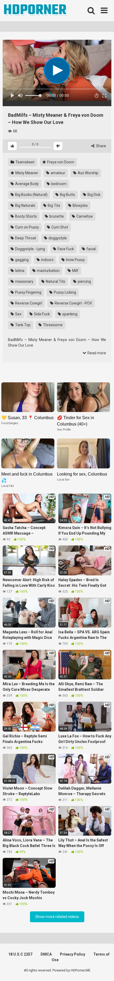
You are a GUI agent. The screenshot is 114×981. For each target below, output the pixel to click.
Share (100, 146)
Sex (17, 314)
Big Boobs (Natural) (30, 194)
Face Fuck (65, 249)
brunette (56, 216)
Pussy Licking (64, 292)
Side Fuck (41, 314)
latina (19, 270)
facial (91, 249)
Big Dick (93, 194)
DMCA (46, 954)
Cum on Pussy (26, 227)
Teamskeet (24, 162)
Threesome (52, 325)
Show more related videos (57, 917)
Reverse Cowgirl (28, 303)
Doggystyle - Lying (29, 249)
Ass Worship (87, 173)
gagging (21, 260)
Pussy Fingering (27, 292)
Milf (74, 270)
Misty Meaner (26, 173)
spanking (69, 314)
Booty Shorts (25, 216)
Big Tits (53, 205)
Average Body (26, 184)
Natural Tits (55, 281)
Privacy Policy (72, 954)
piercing (84, 281)
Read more (96, 353)
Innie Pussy (75, 260)
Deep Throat (25, 238)
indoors (47, 260)
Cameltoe (84, 216)
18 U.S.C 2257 (20, 954)
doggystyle (57, 238)
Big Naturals (24, 205)
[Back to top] (104, 970)
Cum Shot (59, 227)
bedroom (58, 184)
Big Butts (67, 194)
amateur (57, 173)
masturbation (48, 270)
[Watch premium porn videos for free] (36, 10)
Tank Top (22, 325)
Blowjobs (80, 205)
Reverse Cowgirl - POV (73, 303)
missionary (23, 281)
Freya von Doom (60, 162)
